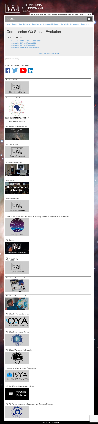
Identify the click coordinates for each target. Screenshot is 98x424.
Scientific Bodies (24, 24)
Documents (85, 24)
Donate (54, 14)
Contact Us (82, 14)
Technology (55, 422)
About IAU (39, 14)
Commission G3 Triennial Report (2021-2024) (26, 41)
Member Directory (64, 14)
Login (89, 14)
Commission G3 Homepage (70, 24)
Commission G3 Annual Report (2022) (23, 43)
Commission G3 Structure (51, 24)
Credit (48, 422)
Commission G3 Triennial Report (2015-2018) (26, 47)
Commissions (36, 24)
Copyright (42, 422)
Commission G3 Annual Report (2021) (23, 45)
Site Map (75, 14)
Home (33, 14)
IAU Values (47, 14)
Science (14, 24)
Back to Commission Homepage (49, 53)
